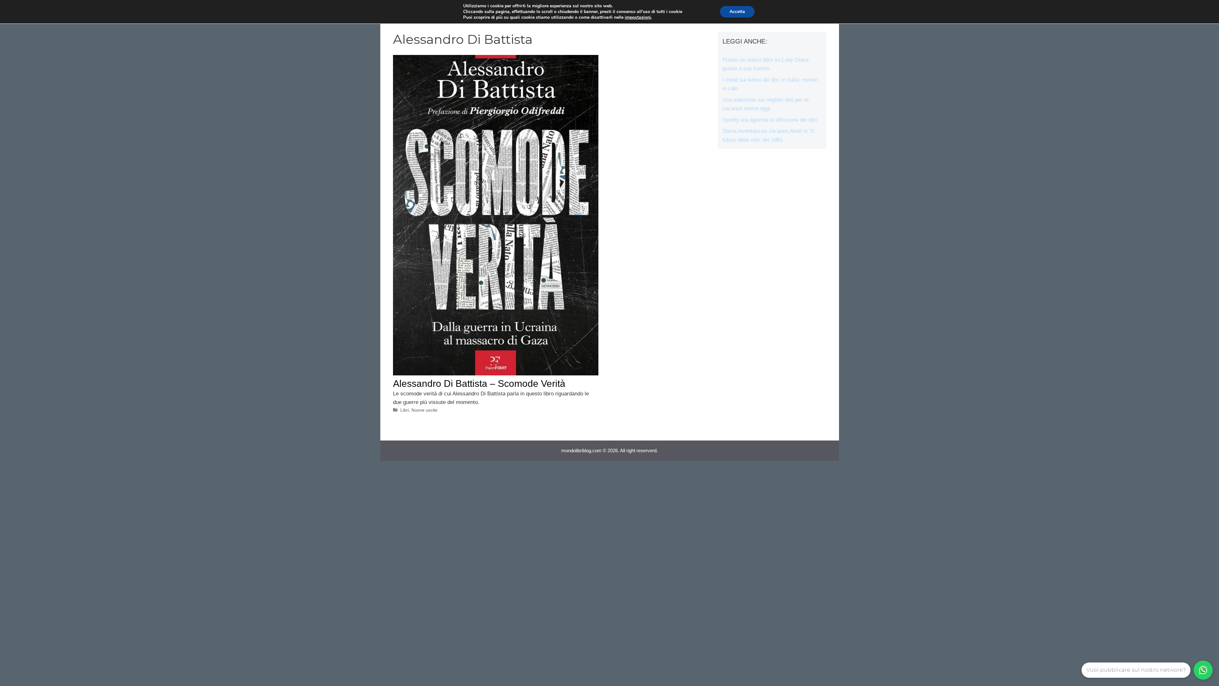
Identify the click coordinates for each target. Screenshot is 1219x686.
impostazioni (638, 17)
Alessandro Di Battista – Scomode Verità (479, 383)
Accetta (737, 12)
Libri (404, 410)
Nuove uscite (424, 410)
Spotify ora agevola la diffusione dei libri (770, 120)
